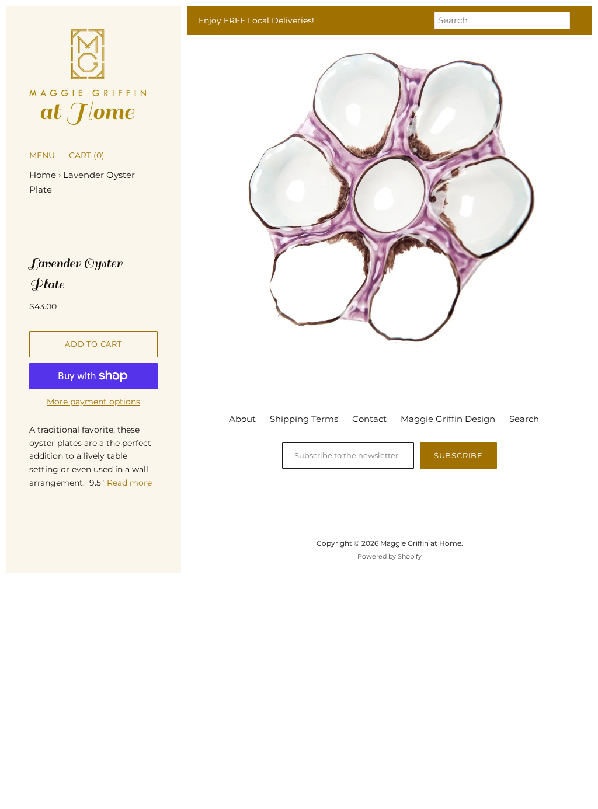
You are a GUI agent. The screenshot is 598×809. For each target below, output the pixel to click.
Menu (42, 155)
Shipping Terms (304, 418)
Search (524, 418)
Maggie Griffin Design (448, 418)
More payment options (93, 401)
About (242, 418)
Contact (369, 418)
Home (42, 174)
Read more (129, 482)
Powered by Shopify (389, 556)
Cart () (87, 155)
